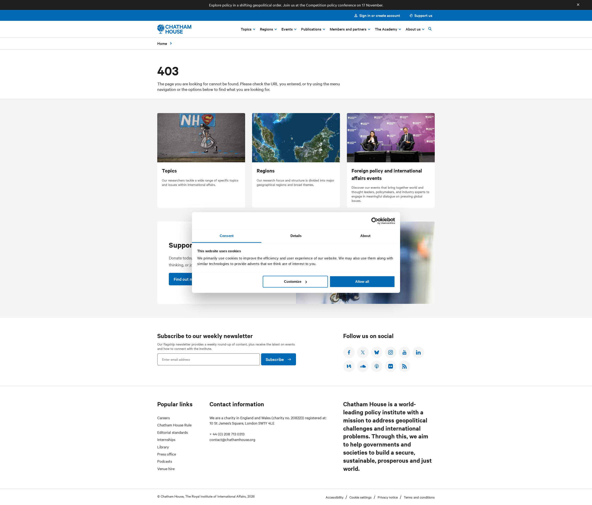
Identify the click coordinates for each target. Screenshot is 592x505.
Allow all (362, 281)
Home (162, 43)
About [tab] (365, 236)
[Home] (174, 29)
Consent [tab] (227, 236)
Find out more (186, 279)
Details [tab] (296, 236)
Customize (292, 281)
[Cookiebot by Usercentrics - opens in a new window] (375, 220)
